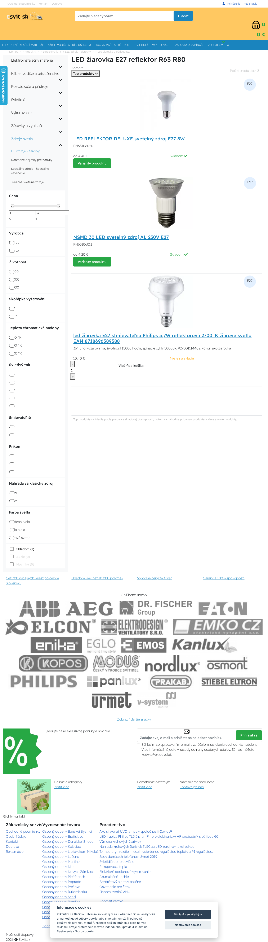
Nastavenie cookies (188, 924)
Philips (14, 242)
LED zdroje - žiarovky (25, 151)
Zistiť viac (61, 787)
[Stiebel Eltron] (229, 682)
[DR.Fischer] (156, 609)
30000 (14, 287)
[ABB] (39, 609)
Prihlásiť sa (249, 735)
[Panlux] (114, 682)
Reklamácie (14, 851)
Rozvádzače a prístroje (113, 45)
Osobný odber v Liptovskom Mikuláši (70, 851)
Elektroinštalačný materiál (23, 45)
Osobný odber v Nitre (58, 866)
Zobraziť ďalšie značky (134, 719)
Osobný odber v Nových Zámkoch (68, 872)
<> (12, 206)
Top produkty (84, 73)
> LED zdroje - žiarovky (77, 51)
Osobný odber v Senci (59, 897)
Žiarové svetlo (20, 538)
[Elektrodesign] (134, 627)
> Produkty (29, 51)
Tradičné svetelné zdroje (27, 182)
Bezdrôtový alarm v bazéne (120, 882)
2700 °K (15, 337)
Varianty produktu (92, 163)
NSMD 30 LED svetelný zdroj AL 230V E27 (121, 237)
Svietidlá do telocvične (116, 861)
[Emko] (218, 627)
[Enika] (56, 645)
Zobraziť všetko (111, 901)
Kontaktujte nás (192, 787)
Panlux (14, 250)
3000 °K (15, 345)
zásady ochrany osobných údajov (205, 749)
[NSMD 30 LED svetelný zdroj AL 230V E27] (167, 203)
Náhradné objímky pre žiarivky (31, 160)
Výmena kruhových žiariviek (120, 841)
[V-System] (156, 700)
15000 (14, 271)
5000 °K (15, 353)
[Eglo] (101, 645)
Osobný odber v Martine (61, 861)
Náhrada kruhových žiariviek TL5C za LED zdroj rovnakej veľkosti (147, 846)
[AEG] (90, 609)
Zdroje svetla (218, 45)
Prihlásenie (233, 3)
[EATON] (223, 609)
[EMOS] (144, 645)
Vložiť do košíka (131, 366)
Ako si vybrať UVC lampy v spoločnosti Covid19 (135, 831)
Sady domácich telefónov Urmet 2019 (128, 856)
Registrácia (250, 3)
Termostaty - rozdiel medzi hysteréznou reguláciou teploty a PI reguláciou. (156, 851)
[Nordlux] (172, 663)
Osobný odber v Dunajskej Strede (67, 841)
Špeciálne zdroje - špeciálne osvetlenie (30, 171)
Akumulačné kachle (114, 877)
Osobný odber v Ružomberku (64, 892)
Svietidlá (141, 45)
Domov (13, 51)
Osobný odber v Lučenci (61, 856)
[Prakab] (171, 682)
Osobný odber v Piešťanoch (63, 877)
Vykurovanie (161, 45)
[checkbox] (21, 549)
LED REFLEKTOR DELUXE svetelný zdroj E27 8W (129, 139)
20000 (14, 279)
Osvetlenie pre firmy (114, 887)
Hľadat (183, 16)
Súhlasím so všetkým (188, 914)
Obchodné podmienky (21, 3)
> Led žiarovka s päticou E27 (112, 51)
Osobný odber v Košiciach (62, 846)
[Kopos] (53, 663)
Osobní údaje (16, 836)
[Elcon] (50, 627)
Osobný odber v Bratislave (62, 836)
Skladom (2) (25, 549)
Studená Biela (19, 522)
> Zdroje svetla (49, 51)
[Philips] (44, 682)
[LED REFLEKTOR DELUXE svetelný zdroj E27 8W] (166, 104)
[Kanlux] (204, 645)
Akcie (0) (23, 557)
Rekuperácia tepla (113, 866)
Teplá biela (17, 530)
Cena (13, 196)
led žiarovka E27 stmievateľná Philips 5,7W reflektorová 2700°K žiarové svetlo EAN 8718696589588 (162, 338)
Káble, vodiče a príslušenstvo (70, 45)
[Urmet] (111, 700)
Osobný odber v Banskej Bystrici (67, 831)
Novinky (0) (25, 564)
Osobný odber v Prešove (61, 887)
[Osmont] (227, 663)
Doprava (57, 3)
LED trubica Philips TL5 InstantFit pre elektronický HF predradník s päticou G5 (159, 836)
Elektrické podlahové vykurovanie (125, 872)
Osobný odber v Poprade (61, 882)
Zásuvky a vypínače (189, 45)
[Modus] (116, 663)
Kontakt (43, 3)
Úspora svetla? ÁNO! (115, 892)
